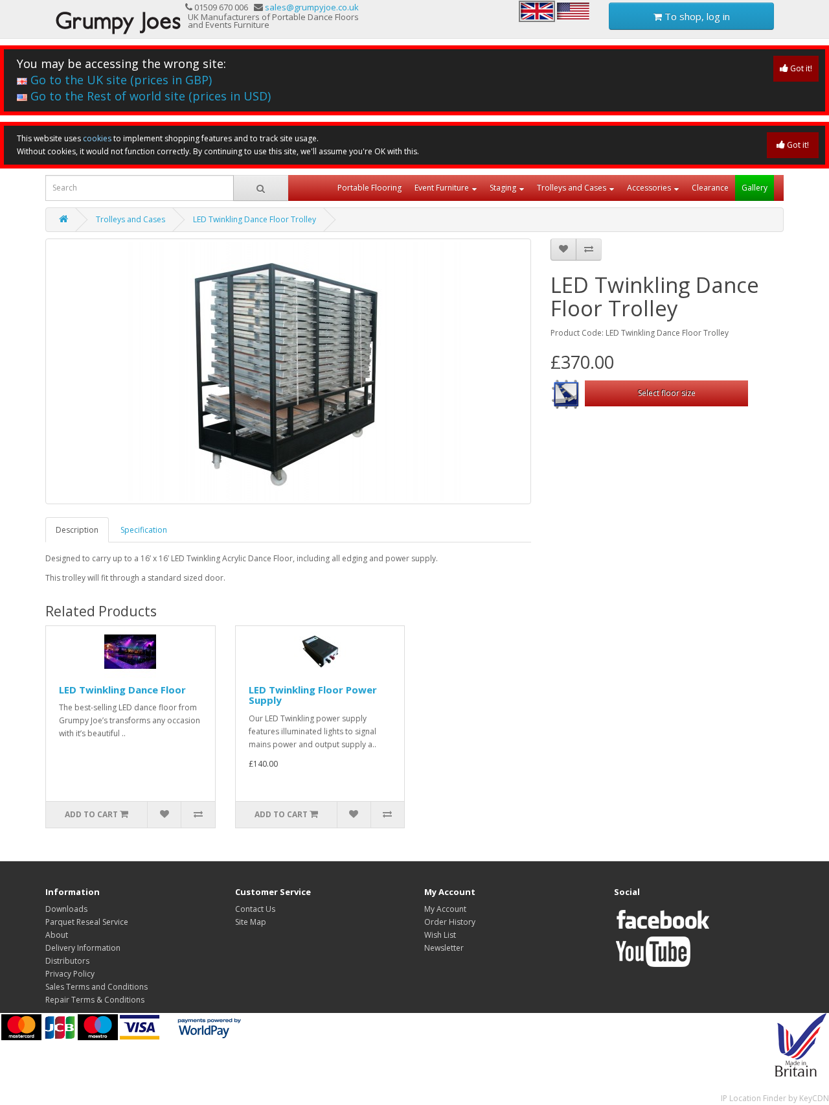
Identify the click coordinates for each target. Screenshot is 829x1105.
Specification (143, 529)
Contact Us (255, 908)
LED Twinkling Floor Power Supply (313, 695)
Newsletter (444, 947)
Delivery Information (82, 947)
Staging (503, 187)
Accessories (649, 187)
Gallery (754, 187)
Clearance (710, 187)
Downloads (66, 908)
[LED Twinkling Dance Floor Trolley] (288, 371)
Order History (449, 921)
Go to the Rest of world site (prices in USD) (149, 96)
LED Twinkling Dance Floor (122, 689)
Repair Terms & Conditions (94, 999)
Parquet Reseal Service (86, 921)
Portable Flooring (369, 187)
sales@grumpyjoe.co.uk (312, 7)
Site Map (250, 921)
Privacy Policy (70, 973)
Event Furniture (441, 187)
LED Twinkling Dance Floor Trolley (254, 219)
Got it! (800, 68)
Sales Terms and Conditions (96, 986)
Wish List (440, 934)
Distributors (67, 960)
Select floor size (667, 393)
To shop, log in (696, 16)
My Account (445, 908)
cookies (97, 138)
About (56, 934)
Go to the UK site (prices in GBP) (119, 79)
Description (77, 529)
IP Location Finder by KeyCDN (775, 1098)
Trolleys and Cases (571, 187)
